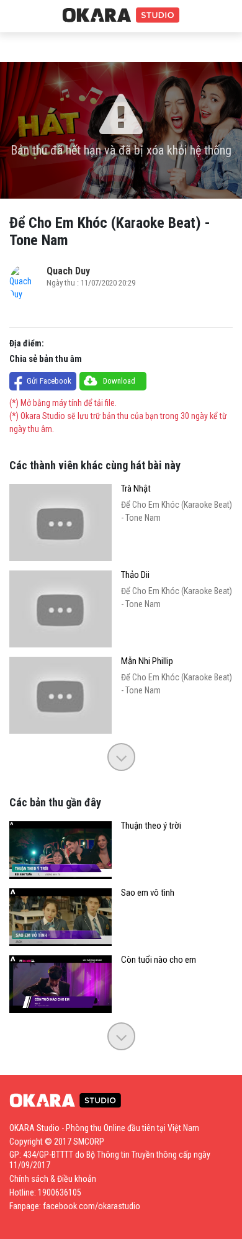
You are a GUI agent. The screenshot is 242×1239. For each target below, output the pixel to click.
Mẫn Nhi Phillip (147, 661)
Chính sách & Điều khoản (52, 1179)
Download (119, 380)
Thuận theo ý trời (151, 826)
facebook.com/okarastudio (91, 1206)
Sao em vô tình (147, 893)
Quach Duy (68, 271)
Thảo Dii (135, 575)
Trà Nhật (136, 488)
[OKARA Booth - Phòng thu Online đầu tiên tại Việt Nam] (121, 15)
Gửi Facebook (49, 380)
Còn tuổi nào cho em (158, 960)
